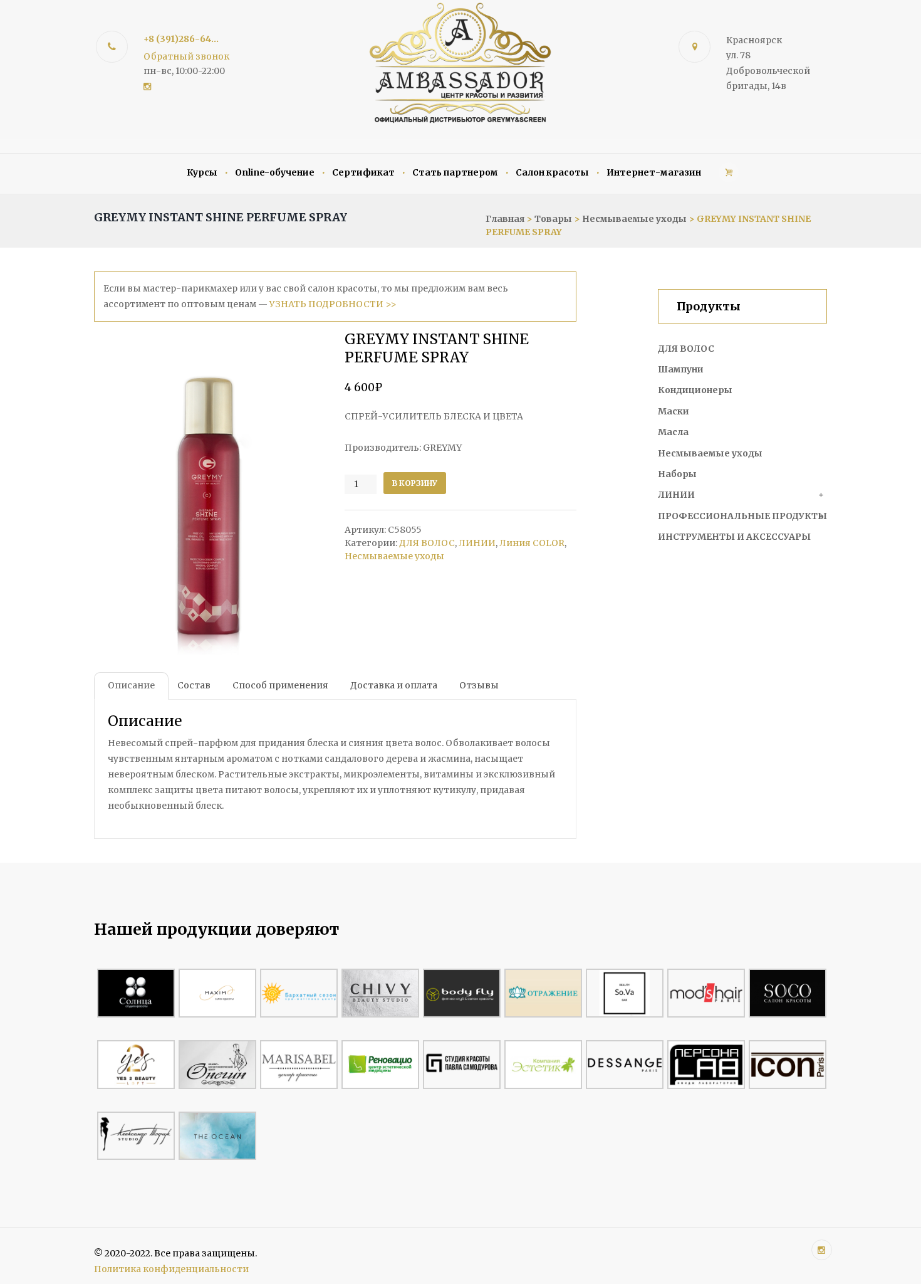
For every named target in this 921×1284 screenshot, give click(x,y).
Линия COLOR (532, 543)
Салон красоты (552, 172)
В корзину (414, 483)
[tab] (131, 686)
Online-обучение (275, 172)
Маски (673, 411)
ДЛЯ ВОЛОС (427, 543)
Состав (194, 685)
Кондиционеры (695, 390)
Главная (505, 218)
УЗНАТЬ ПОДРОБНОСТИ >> (333, 304)
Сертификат (363, 172)
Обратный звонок (186, 56)
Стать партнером (455, 172)
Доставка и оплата (393, 685)
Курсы (202, 172)
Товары (553, 218)
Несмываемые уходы (634, 218)
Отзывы (479, 685)
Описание (131, 685)
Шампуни (681, 369)
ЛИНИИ (477, 543)
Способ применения (280, 685)
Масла (673, 432)
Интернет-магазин (653, 172)
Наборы (677, 474)
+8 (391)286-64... (181, 39)
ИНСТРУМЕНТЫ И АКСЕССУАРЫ (734, 536)
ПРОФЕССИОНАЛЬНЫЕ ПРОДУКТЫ (742, 516)
